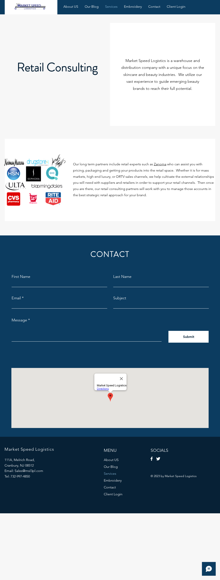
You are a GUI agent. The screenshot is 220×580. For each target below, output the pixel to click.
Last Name (122, 277)
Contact (110, 487)
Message (19, 320)
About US (111, 460)
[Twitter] (158, 458)
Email (16, 298)
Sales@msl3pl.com (29, 471)
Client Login (113, 494)
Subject (119, 298)
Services (110, 474)
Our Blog (111, 467)
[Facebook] (151, 458)
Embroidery (113, 480)
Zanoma (160, 164)
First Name (21, 277)
